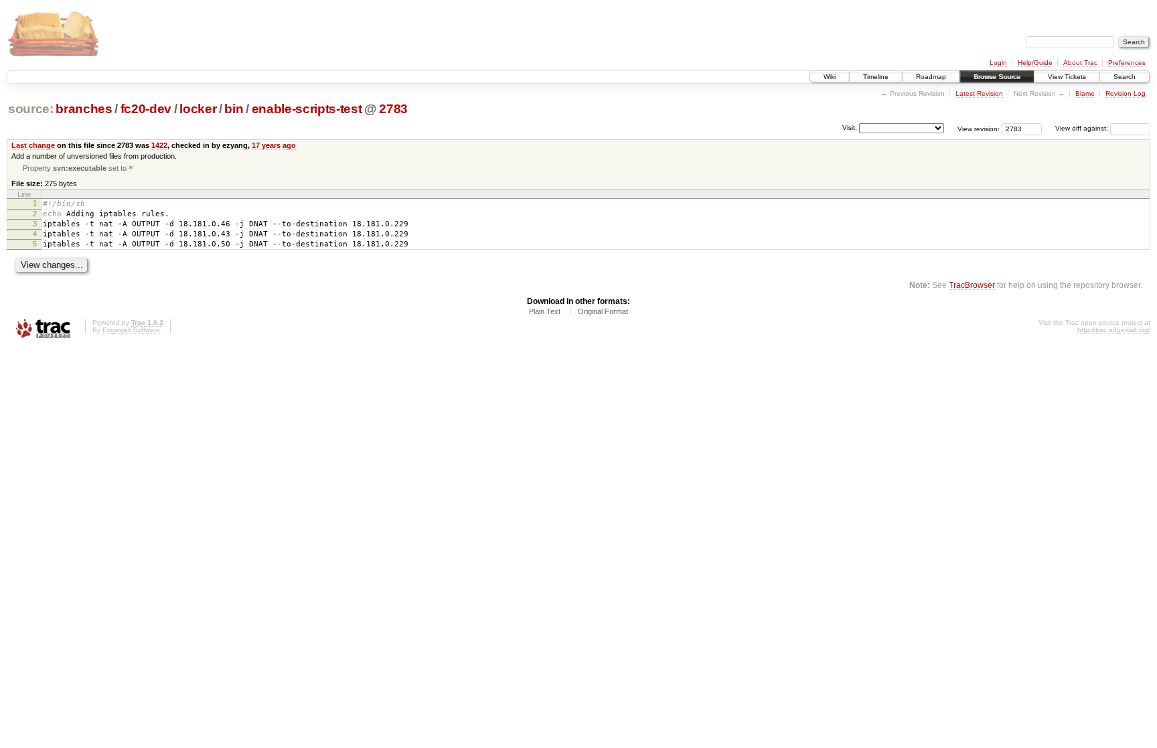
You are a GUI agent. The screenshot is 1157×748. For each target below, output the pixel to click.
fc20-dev (146, 109)
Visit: (849, 127)
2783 (393, 109)
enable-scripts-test (307, 109)
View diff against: (1082, 128)
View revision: (978, 128)
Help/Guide (1035, 62)
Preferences (1127, 62)
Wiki (830, 76)
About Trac (1080, 62)
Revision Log (1125, 93)
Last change (33, 145)
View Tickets (1067, 76)
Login (998, 62)
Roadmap (931, 76)
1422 (159, 145)
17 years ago (274, 145)
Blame (1085, 93)
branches (84, 109)
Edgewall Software (131, 329)
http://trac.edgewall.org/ (1113, 329)
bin (233, 109)
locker (197, 109)
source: (31, 109)
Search (1124, 76)
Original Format (603, 311)
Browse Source (997, 76)
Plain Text (544, 311)
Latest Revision (979, 93)
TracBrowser (972, 285)
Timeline (876, 76)
